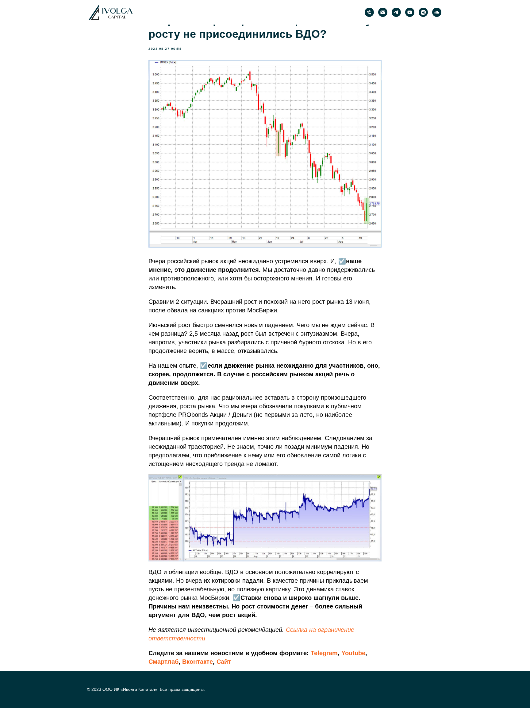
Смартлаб (163, 661)
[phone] (369, 12)
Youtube (353, 653)
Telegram (324, 653)
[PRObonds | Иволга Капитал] (396, 12)
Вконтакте (197, 661)
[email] (382, 12)
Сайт (224, 661)
